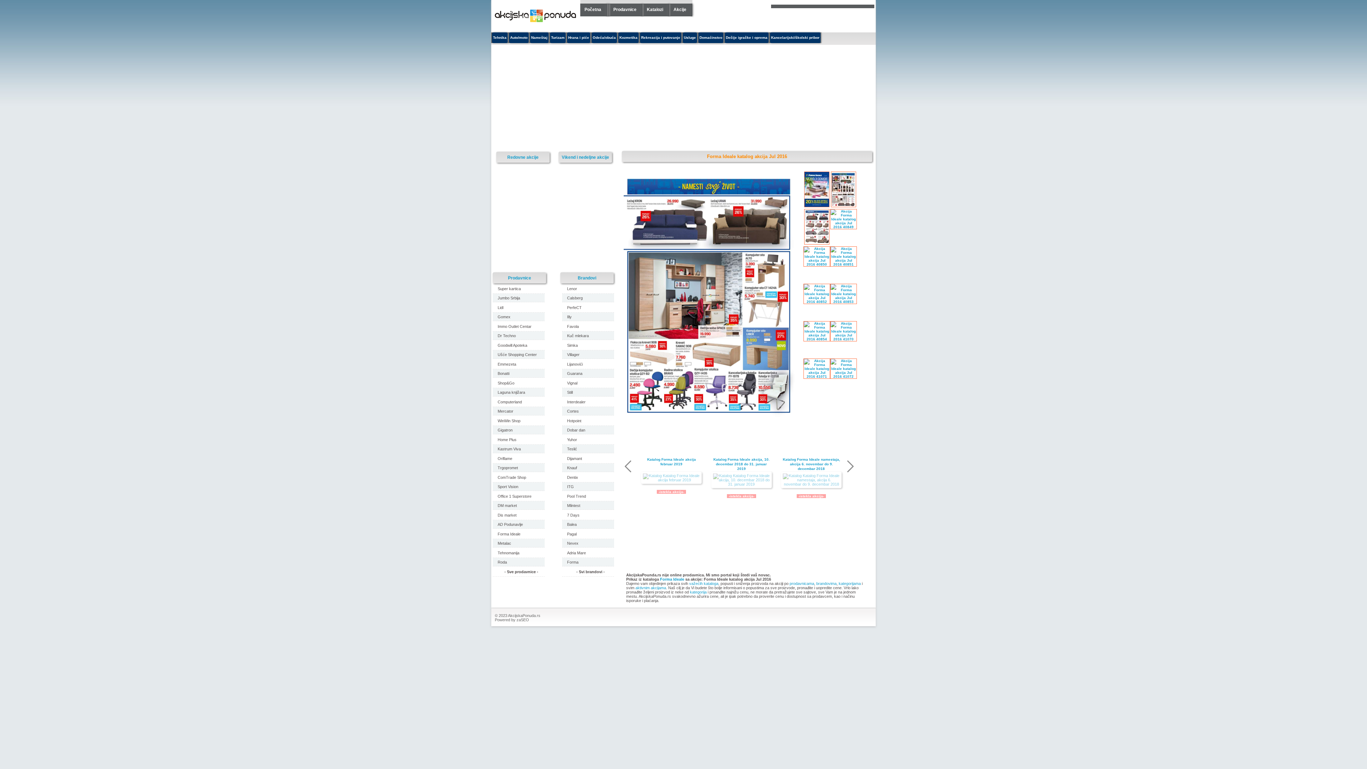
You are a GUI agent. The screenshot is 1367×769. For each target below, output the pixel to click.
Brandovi (587, 278)
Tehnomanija (508, 553)
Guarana (574, 373)
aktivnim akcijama (650, 588)
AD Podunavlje (510, 524)
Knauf (572, 468)
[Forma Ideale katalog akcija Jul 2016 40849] (711, 419)
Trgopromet (508, 468)
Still (570, 392)
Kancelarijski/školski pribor (795, 38)
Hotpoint (574, 421)
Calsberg (575, 298)
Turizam (558, 38)
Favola (573, 326)
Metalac (504, 543)
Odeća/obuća (604, 38)
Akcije (680, 9)
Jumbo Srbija (509, 298)
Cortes (573, 411)
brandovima (826, 583)
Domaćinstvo (711, 38)
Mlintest (573, 505)
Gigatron (505, 430)
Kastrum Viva (509, 449)
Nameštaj (539, 38)
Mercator (505, 411)
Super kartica (509, 289)
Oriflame (505, 458)
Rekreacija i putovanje (660, 38)
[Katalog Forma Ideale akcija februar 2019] (671, 478)
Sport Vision (508, 487)
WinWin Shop (509, 421)
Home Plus (507, 440)
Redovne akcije (523, 157)
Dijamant (574, 458)
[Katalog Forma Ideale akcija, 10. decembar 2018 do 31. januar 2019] (741, 480)
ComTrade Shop (512, 477)
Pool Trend (576, 496)
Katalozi (655, 9)
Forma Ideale (672, 579)
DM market (507, 505)
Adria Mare (576, 553)
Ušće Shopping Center (517, 354)
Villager (573, 354)
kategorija (698, 592)
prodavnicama (802, 583)
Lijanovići (575, 364)
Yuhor (572, 440)
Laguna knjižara (511, 392)
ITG (570, 487)
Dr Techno (507, 336)
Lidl (500, 307)
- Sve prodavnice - (521, 572)
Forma (572, 562)
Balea (572, 524)
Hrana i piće (578, 38)
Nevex (572, 543)
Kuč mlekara (578, 336)
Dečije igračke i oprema (747, 38)
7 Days (573, 515)
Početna (593, 9)
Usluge (690, 38)
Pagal (572, 534)
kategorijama (850, 583)
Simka (572, 345)
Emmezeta (507, 364)
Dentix (572, 477)
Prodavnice (625, 9)
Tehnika (500, 38)
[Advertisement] (617, 98)
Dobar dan (576, 430)
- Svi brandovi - (590, 572)
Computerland (510, 402)
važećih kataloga (703, 583)
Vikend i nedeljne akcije (585, 157)
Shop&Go (506, 383)
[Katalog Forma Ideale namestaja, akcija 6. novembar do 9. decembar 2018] (811, 480)
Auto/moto (519, 38)
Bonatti (503, 373)
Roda (502, 562)
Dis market (507, 515)
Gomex (504, 317)
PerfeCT (574, 307)
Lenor (572, 289)
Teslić (572, 449)
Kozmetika (628, 38)
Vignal (572, 383)
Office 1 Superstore (514, 496)
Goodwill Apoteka (512, 345)
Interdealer (576, 402)
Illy (569, 317)
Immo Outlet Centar (514, 326)
